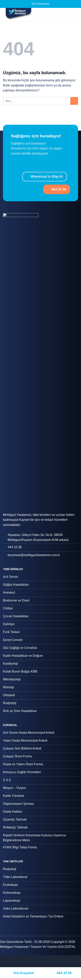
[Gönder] (74, 101)
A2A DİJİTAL (67, 946)
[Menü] (75, 15)
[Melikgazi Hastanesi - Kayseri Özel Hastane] (26, 15)
